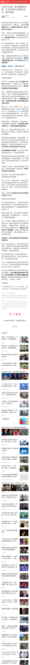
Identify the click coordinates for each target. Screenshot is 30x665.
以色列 (26, 60)
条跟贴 (14, 326)
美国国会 (10, 66)
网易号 (7, 2)
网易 (2, 2)
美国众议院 (18, 111)
